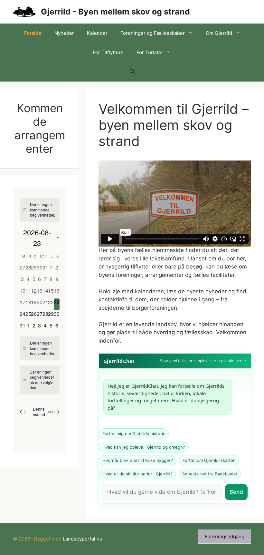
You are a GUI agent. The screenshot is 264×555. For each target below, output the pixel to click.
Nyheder (64, 33)
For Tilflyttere (108, 52)
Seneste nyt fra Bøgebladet (210, 473)
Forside (33, 33)
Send (236, 492)
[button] (132, 72)
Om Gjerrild (219, 33)
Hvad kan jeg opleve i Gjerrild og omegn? (143, 447)
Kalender (97, 33)
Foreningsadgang (224, 536)
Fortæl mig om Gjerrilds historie (133, 433)
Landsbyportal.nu (82, 539)
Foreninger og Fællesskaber (152, 33)
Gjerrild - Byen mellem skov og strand (115, 11)
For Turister (150, 52)
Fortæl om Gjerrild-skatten (209, 460)
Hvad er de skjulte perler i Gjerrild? (137, 473)
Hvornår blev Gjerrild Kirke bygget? (137, 460)
